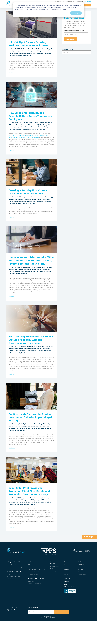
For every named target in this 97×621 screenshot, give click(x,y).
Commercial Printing (28, 504)
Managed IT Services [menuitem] (32, 567)
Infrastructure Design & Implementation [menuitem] (37, 571)
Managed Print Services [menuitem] (12, 564)
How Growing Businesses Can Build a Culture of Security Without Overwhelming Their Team (31, 339)
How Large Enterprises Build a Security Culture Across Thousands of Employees (31, 116)
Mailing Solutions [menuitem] (10, 578)
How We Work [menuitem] (67, 567)
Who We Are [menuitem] (66, 564)
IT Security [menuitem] (30, 564)
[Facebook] (8, 610)
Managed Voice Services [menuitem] (12, 574)
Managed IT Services (42, 426)
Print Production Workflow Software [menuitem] (36, 585)
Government (32, 203)
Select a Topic (67, 49)
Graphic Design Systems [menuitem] (55, 571)
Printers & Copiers (37, 53)
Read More (12, 73)
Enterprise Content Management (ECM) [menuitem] (15, 567)
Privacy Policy (43, 617)
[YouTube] (15, 610)
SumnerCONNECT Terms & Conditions (54, 617)
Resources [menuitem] (66, 574)
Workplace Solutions (44, 428)
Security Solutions (39, 129)
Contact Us (86, 5)
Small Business (37, 49)
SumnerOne (27, 49)
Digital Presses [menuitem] (31, 581)
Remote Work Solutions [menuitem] (33, 574)
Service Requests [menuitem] (81, 569)
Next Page (88, 537)
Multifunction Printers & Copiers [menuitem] (13, 576)
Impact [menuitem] (65, 571)
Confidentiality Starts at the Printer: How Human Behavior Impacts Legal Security (30, 417)
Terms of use (37, 617)
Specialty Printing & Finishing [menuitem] (34, 583)
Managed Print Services (23, 53)
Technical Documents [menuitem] (54, 566)
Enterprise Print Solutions (23, 55)
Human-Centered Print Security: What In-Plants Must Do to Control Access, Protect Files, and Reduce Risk (31, 260)
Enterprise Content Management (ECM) (27, 51)
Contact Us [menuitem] (80, 567)
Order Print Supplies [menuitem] (82, 571)
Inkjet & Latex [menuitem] (52, 568)
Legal (23, 430)
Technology (46, 49)
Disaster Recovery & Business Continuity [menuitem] (36, 569)
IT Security (12, 125)
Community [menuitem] (66, 569)
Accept (76, 13)
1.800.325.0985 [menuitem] (81, 564)
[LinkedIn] (11, 610)
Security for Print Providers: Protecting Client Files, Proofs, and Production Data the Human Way (29, 491)
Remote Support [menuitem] (82, 574)
